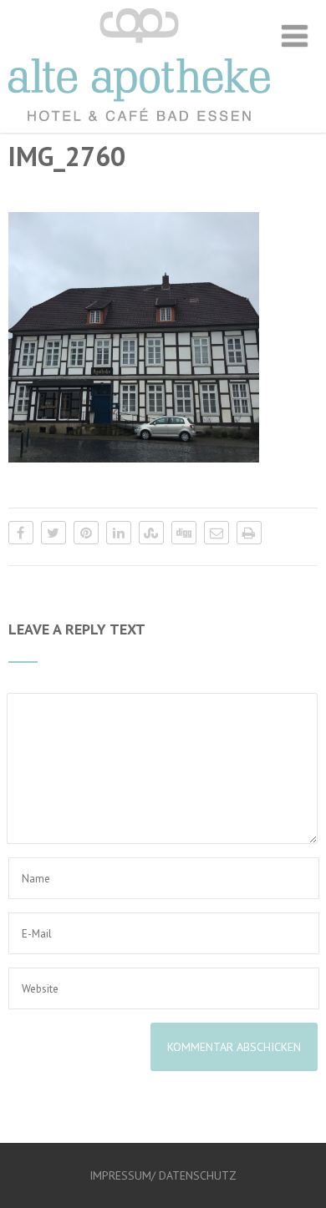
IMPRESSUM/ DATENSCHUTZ (163, 1175)
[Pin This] (86, 532)
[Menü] (295, 35)
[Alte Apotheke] (139, 124)
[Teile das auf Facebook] (20, 532)
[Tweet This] (53, 532)
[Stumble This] (151, 532)
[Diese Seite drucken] (249, 532)
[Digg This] (183, 532)
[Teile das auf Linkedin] (118, 532)
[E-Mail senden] (216, 532)
